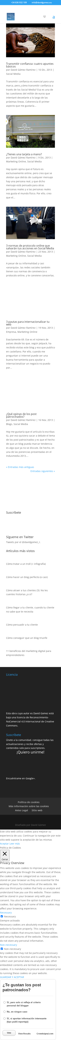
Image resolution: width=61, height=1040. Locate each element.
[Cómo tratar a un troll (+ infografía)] (9, 560)
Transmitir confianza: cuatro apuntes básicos (30, 65)
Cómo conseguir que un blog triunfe (26, 637)
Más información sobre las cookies (29, 806)
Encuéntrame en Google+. (20, 778)
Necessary (10, 916)
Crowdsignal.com (45, 1034)
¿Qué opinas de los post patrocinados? (21, 415)
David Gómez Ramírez (23, 69)
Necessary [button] (6, 912)
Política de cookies (28, 802)
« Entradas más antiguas (20, 467)
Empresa (11, 331)
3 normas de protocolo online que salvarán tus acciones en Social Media (30, 247)
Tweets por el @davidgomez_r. (23, 542)
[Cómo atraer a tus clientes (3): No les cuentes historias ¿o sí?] (9, 586)
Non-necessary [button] (8, 944)
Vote (9, 1033)
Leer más (14, 843)
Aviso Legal (21, 810)
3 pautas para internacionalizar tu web (27, 323)
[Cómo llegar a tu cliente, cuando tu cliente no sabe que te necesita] (9, 603)
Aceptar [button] (4, 843)
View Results (24, 1034)
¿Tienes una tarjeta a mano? (24, 154)
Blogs (9, 424)
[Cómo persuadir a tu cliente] (9, 620)
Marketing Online (16, 161)
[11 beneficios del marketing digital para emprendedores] (9, 647)
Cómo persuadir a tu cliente (22, 624)
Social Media (13, 73)
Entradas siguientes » (42, 471)
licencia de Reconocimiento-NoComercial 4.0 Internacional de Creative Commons (30, 721)
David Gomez (40, 713)
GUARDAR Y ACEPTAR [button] (12, 977)
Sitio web (37, 810)
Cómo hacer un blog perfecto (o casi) (27, 577)
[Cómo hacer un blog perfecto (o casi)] (9, 573)
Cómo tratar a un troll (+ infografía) (26, 563)
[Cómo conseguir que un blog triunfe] (9, 633)
